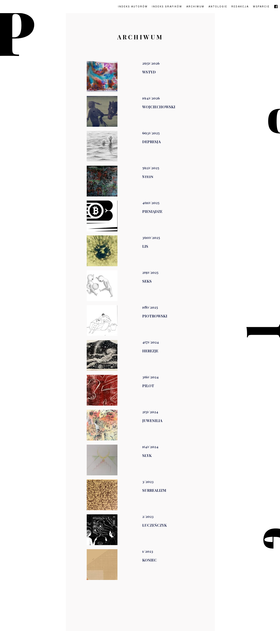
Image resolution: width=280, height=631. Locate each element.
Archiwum (195, 6)
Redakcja (240, 6)
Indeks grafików (167, 6)
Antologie (217, 6)
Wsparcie (261, 6)
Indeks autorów (133, 6)
